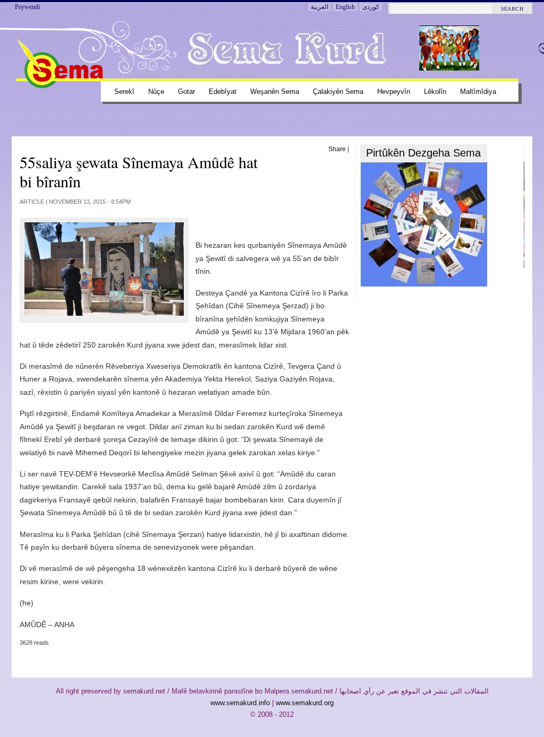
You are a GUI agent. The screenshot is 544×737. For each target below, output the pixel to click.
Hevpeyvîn (393, 92)
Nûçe (156, 92)
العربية (319, 7)
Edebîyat (222, 92)
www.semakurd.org (305, 703)
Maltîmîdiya (478, 92)
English (345, 7)
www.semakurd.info (240, 703)
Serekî (124, 92)
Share (337, 149)
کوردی (370, 7)
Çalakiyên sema (338, 92)
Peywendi (27, 7)
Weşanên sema (274, 92)
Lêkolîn (435, 92)
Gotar (186, 92)
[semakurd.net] (59, 86)
